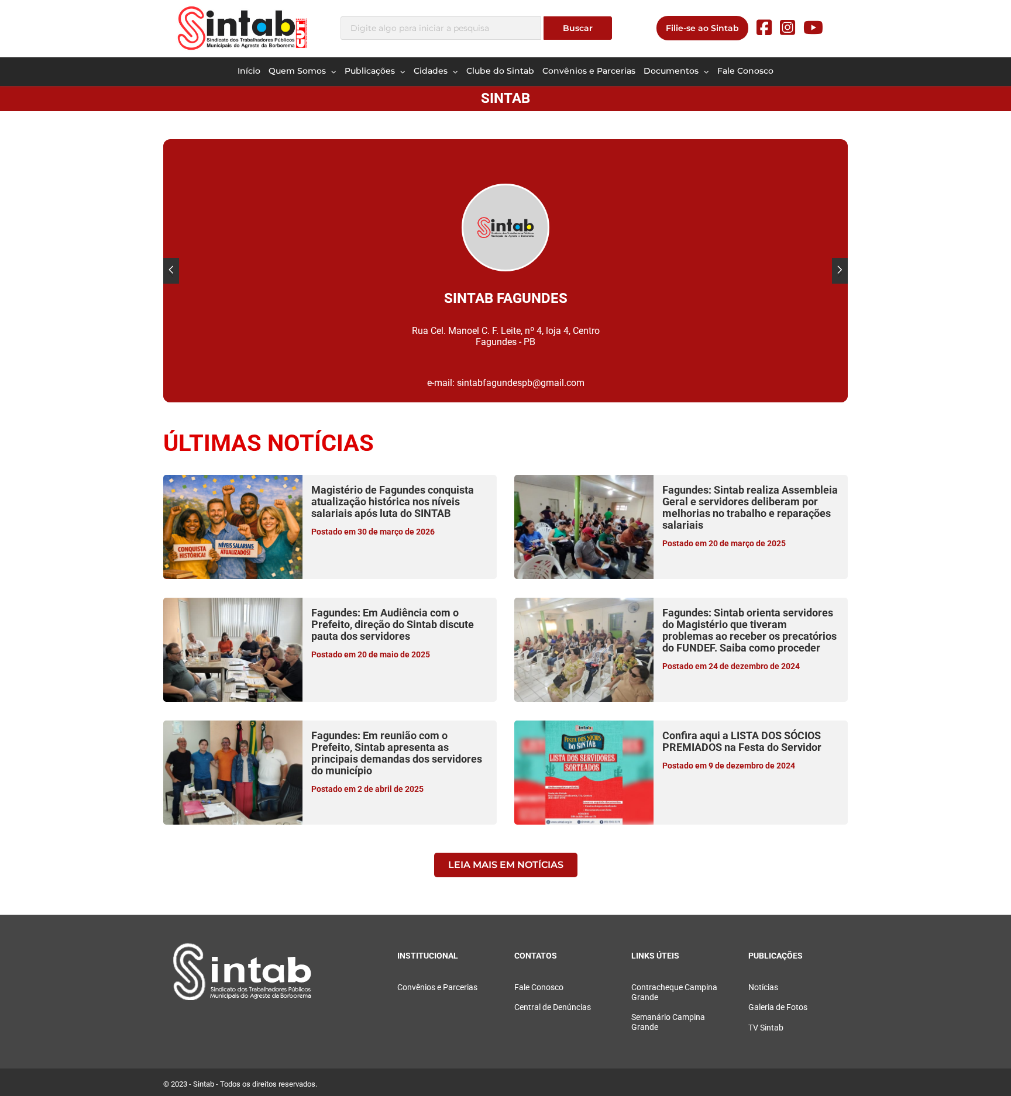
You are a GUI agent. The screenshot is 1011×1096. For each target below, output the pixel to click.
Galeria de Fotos (777, 1007)
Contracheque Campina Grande (674, 992)
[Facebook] (764, 28)
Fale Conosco (745, 71)
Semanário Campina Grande (668, 1022)
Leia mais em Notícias (505, 864)
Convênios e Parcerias (588, 71)
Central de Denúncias (552, 1007)
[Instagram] (787, 28)
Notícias (763, 987)
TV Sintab (765, 1028)
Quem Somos (298, 71)
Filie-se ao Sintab (702, 28)
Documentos (672, 71)
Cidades (432, 71)
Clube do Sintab (500, 71)
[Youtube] (813, 28)
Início (249, 71)
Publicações (371, 71)
